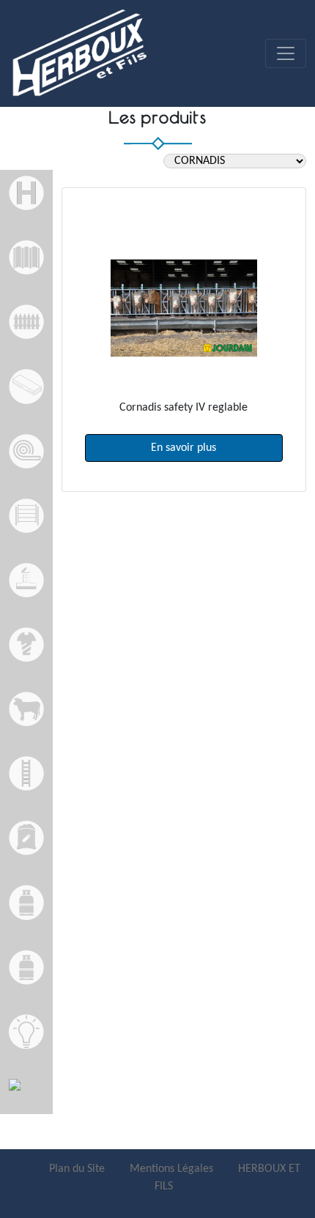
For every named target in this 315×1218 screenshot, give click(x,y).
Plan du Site (78, 1169)
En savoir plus (183, 448)
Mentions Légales (173, 1169)
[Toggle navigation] (285, 53)
